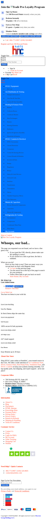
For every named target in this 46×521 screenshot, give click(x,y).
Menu (3, 82)
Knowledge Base (11, 410)
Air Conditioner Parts (35, 363)
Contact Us (9, 431)
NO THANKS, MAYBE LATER (31, 36)
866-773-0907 (11, 471)
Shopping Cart (10, 441)
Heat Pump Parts (23, 365)
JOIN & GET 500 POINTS (10, 36)
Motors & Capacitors (12, 202)
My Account (9, 231)
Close (3, 80)
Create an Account (16, 70)
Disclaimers (9, 406)
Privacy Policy (10, 416)
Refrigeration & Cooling (14, 215)
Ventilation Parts (35, 365)
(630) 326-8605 (26, 40)
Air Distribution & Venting (14, 92)
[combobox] (11, 62)
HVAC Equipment (12, 86)
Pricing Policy (10, 414)
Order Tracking (10, 439)
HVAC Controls (6, 367)
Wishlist (8, 443)
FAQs (7, 433)
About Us (8, 402)
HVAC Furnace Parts (8, 365)
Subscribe (5, 485)
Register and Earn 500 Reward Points (14, 44)
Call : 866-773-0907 (12, 40)
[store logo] (18, 56)
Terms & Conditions (12, 422)
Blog (7, 404)
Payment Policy (10, 412)
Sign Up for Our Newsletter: (11, 480)
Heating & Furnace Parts (14, 105)
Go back (13, 268)
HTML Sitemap (11, 408)
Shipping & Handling (13, 420)
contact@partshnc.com (14, 473)
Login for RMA (11, 435)
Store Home (14, 276)
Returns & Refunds (12, 418)
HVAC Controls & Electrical (15, 139)
